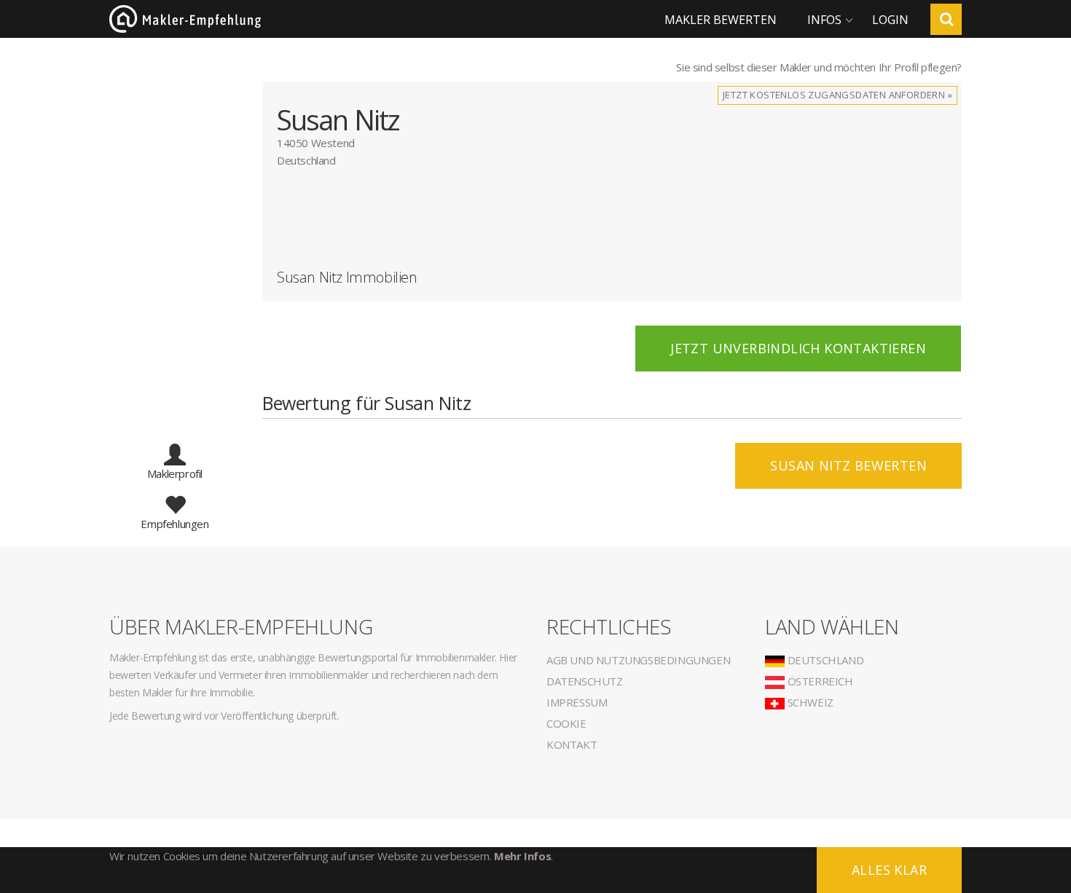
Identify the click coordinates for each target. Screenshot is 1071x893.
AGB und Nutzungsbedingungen (638, 660)
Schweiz (809, 702)
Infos (824, 20)
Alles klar (889, 869)
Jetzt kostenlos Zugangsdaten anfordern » (837, 94)
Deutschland (824, 660)
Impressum (576, 702)
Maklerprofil (175, 473)
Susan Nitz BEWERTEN (848, 465)
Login (890, 20)
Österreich (819, 681)
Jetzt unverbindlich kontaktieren (798, 348)
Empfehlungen (174, 523)
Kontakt (571, 744)
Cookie (566, 723)
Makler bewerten (720, 20)
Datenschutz (584, 681)
